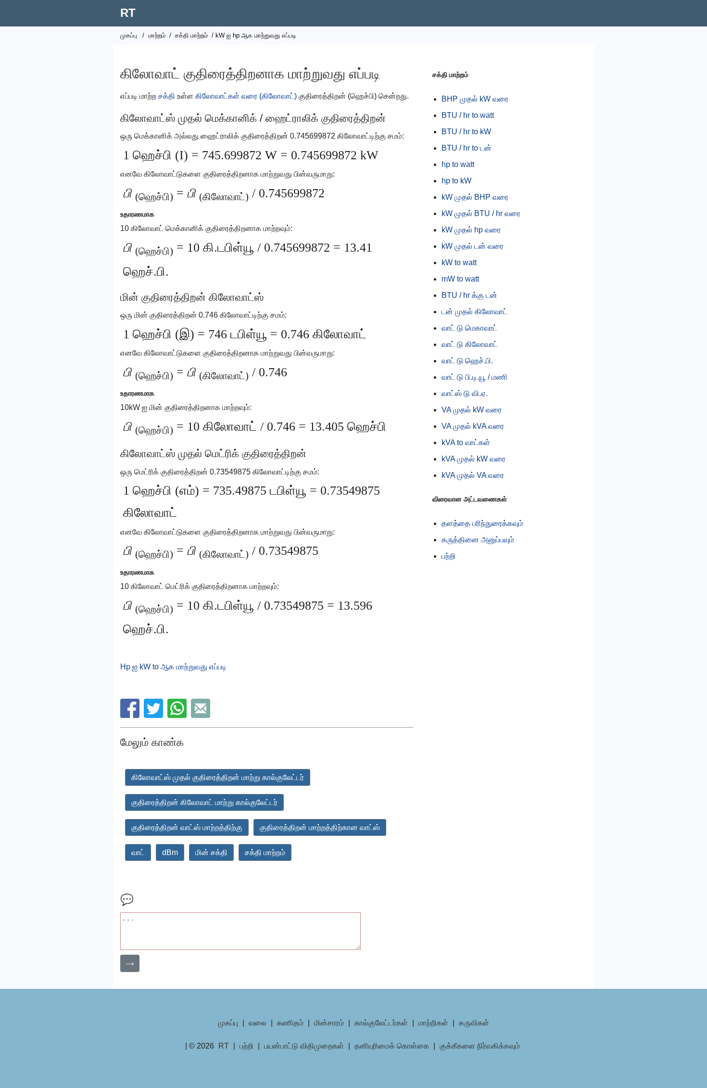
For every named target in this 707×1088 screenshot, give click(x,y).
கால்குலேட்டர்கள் (381, 1023)
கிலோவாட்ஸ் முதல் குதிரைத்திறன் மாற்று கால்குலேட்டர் (217, 777)
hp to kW (456, 181)
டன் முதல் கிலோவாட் (474, 311)
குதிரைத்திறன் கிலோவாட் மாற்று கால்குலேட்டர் (204, 802)
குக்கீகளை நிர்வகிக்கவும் (480, 1046)
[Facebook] (131, 715)
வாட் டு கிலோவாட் (470, 344)
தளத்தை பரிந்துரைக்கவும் (482, 523)
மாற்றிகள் (433, 1023)
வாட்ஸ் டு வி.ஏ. (465, 393)
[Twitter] (154, 715)
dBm (170, 852)
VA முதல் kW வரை (472, 410)
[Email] (202, 715)
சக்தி (166, 96)
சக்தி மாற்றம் (191, 35)
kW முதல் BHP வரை (475, 197)
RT (128, 12)
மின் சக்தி (211, 852)
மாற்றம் (156, 35)
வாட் (138, 852)
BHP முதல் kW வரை (475, 99)
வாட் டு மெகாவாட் (469, 328)
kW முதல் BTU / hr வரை (481, 213)
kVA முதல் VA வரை (473, 475)
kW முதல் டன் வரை (473, 246)
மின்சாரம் (329, 1023)
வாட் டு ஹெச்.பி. (467, 361)
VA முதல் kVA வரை (473, 426)
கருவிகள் (474, 1023)
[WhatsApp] (178, 715)
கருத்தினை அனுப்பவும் (478, 540)
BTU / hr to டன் (467, 148)
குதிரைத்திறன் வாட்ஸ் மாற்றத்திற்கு (186, 827)
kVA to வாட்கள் (466, 442)
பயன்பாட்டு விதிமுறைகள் (304, 1046)
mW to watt (460, 279)
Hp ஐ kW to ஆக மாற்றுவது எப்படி (173, 667)
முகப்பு (128, 35)
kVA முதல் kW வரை (473, 459)
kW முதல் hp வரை (471, 230)
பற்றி (448, 556)
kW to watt (459, 262)
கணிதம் (290, 1023)
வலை (257, 1023)
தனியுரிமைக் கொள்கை (391, 1046)
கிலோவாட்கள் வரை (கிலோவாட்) (246, 96)
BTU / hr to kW (466, 132)
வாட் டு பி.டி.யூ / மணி (474, 377)
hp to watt (458, 164)
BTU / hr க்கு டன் (469, 295)
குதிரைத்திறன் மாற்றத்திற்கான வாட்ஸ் (320, 827)
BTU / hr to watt (468, 115)
